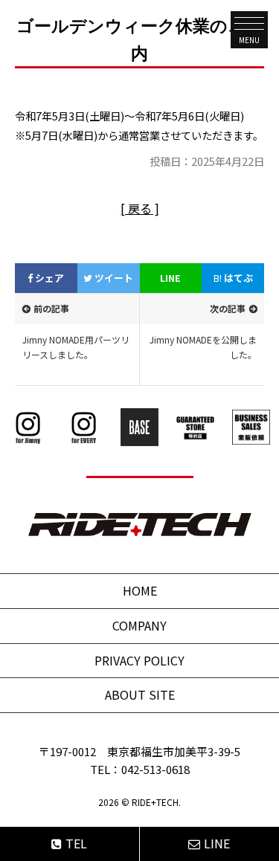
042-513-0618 (155, 769)
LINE (170, 278)
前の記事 (51, 308)
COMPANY (139, 625)
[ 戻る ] (140, 208)
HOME (140, 590)
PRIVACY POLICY (139, 660)
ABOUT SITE (140, 694)
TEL (76, 843)
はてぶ (233, 278)
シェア (48, 278)
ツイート (112, 278)
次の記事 (228, 308)
